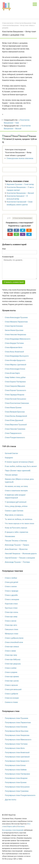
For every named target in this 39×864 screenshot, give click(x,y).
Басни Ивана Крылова (14, 330)
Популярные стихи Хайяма (15, 770)
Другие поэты (10, 800)
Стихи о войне (10, 668)
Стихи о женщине (12, 599)
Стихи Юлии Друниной (14, 420)
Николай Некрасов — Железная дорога (21, 554)
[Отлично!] (7, 139)
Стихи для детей (11, 582)
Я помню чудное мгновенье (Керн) (19, 462)
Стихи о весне (10, 621)
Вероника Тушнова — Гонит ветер (20, 184)
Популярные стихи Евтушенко (17, 787)
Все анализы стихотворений (12, 830)
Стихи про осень (11, 612)
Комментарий (7, 257)
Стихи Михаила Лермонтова (16, 322)
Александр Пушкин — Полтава (17, 562)
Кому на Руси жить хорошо (16, 528)
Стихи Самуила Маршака (15, 386)
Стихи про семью (12, 647)
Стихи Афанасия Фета (13, 347)
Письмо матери (11, 475)
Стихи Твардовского (13, 433)
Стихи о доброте (11, 694)
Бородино (9, 458)
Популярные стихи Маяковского (18, 740)
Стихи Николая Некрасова (15, 335)
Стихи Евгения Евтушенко (15, 399)
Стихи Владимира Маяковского (17, 339)
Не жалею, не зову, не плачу (16, 486)
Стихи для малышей (13, 689)
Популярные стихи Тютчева (16, 744)
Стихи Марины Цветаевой (15, 365)
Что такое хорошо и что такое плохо (19, 523)
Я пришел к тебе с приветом (16, 532)
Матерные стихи (11, 634)
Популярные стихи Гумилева (16, 791)
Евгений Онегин (11, 453)
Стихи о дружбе (11, 595)
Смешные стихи (11, 629)
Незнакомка (10, 536)
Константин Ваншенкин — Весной (20, 193)
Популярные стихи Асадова (16, 778)
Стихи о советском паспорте (16, 491)
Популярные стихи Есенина (16, 727)
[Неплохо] (22, 136)
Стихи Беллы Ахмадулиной (16, 416)
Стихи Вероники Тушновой (16, 425)
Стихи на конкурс (12, 698)
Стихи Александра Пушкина (16, 317)
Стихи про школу (12, 681)
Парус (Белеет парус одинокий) (17, 471)
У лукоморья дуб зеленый (15, 502)
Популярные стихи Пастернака (17, 774)
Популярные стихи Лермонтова (18, 722)
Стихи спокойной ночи (14, 642)
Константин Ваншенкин (23, 218)
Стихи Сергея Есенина (14, 326)
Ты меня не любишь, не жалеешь (18, 519)
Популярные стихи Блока (15, 765)
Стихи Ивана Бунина (13, 408)
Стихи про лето (11, 625)
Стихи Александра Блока (15, 369)
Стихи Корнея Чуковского (15, 390)
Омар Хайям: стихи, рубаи (15, 377)
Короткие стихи (11, 604)
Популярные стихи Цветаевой (17, 757)
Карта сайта (11, 826)
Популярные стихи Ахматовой (17, 752)
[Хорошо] (31, 136)
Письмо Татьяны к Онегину (16, 541)
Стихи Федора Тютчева (14, 343)
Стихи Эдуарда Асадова (14, 395)
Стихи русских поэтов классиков (20, 158)
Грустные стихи (11, 608)
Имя (4, 249)
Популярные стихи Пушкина (16, 718)
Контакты (21, 826)
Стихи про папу (11, 655)
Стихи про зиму (11, 617)
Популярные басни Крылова (16, 731)
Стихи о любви (11, 578)
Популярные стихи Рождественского (20, 795)
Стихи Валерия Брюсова (15, 412)
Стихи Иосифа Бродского (15, 360)
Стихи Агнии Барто (12, 373)
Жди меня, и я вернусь (14, 515)
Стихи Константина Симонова (17, 403)
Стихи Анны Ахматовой (14, 352)
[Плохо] (14, 136)
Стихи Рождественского (15, 437)
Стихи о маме (10, 651)
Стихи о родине (11, 672)
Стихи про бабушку (12, 659)
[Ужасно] (6, 136)
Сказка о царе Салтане (14, 511)
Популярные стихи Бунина (15, 782)
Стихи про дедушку (13, 664)
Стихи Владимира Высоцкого (17, 356)
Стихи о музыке (11, 685)
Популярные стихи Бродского (17, 761)
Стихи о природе (11, 591)
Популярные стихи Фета (14, 748)
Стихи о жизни (11, 586)
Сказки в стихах (11, 702)
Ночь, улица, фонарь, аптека (16, 506)
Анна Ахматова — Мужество (16, 549)
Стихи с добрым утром (14, 638)
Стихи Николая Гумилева (15, 429)
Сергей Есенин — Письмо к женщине (20, 558)
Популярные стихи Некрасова (17, 735)
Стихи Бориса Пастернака (15, 382)
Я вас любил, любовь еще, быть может (21, 466)
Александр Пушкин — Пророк (17, 545)
